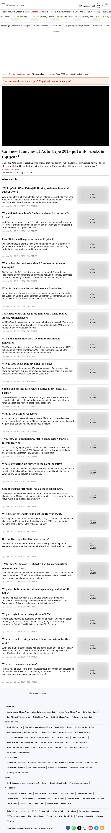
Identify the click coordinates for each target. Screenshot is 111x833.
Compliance (39, 816)
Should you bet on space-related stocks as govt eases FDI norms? (34, 391)
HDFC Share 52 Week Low (52, 742)
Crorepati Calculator (36, 762)
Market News (40, 793)
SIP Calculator (91, 762)
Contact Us (51, 816)
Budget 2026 (66, 803)
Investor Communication (89, 811)
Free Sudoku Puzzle (58, 782)
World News (59, 798)
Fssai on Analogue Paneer (42, 747)
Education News (88, 798)
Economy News (26, 803)
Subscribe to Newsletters (37, 782)
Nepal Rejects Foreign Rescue (78, 26)
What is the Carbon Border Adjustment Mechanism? (33, 288)
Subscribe (90, 816)
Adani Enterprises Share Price (44, 711)
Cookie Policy (59, 811)
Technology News (44, 798)
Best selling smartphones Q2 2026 (38, 727)
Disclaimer (71, 811)
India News (39, 803)
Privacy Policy (44, 811)
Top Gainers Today (31, 732)
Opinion (52, 12)
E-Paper (26, 12)
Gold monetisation (79, 737)
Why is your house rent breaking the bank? (27, 364)
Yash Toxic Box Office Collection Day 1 (22, 742)
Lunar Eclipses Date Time (76, 742)
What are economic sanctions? (19, 664)
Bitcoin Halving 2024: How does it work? (26, 539)
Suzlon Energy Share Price (18, 711)
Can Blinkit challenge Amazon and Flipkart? (28, 239)
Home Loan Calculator (57, 767)
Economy (88, 12)
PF (94, 12)
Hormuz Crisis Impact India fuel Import (72, 747)
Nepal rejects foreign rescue (18, 752)
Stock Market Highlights (21, 26)
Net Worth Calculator (57, 762)
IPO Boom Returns (82, 732)
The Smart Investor (65, 12)
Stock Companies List (16, 782)
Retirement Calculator (16, 767)
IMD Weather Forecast (62, 732)
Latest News (12, 793)
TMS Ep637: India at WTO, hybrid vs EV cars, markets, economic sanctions (35, 566)
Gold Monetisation (41, 26)
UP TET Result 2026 (60, 737)
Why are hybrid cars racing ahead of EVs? (26, 614)
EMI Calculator (75, 762)
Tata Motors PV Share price (18, 716)
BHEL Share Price (40, 716)
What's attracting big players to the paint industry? (32, 464)
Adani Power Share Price (69, 711)
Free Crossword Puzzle (78, 782)
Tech (99, 12)
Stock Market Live (14, 727)
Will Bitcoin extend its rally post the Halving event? (32, 514)
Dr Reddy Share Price (60, 716)
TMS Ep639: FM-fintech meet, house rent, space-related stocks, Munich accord (34, 316)
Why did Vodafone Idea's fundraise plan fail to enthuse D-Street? (35, 215)
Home (4, 12)
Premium (11, 12)
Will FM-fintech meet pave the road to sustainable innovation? (31, 340)
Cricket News (12, 798)
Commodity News (67, 793)
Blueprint (44, 12)
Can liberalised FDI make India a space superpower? (32, 489)
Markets (34, 12)
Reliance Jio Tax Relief (40, 737)
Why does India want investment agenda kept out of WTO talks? (35, 591)
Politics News (52, 803)
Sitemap (79, 816)
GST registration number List (19, 816)
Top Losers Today (14, 732)
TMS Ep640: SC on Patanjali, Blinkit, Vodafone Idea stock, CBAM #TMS (36, 190)
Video (29, 74)
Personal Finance (27, 798)
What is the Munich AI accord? (20, 414)
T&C (34, 811)
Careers (99, 816)
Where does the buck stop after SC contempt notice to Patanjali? (33, 265)
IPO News (53, 793)
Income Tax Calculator (16, 762)
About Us (25, 811)
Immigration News (84, 793)
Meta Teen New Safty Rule (18, 747)
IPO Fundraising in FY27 (17, 737)
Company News (25, 793)
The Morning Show (17, 74)
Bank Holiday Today (63, 727)
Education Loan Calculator (81, 767)
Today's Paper (12, 811)
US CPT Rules (57, 26)
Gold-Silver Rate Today (84, 727)
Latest (19, 12)
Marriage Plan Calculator (17, 772)
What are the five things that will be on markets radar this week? (36, 641)
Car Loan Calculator (36, 767)
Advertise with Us (66, 816)
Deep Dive (46, 732)
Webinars (79, 12)
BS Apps (10, 821)
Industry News (73, 798)
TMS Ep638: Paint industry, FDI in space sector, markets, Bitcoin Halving (35, 441)
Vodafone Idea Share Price (82, 716)
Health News (12, 803)
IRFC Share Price (90, 711)
